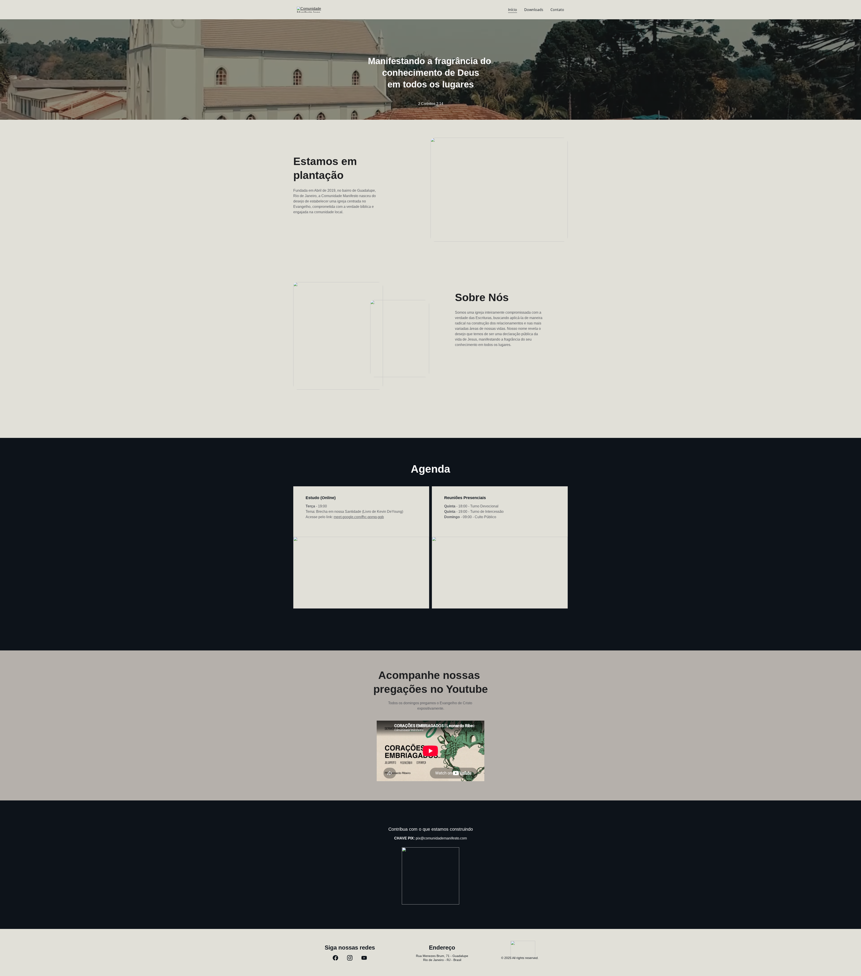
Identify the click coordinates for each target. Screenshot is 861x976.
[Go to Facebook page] (335, 958)
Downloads (533, 9)
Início (512, 9)
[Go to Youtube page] (364, 958)
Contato (557, 9)
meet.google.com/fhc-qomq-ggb (359, 517)
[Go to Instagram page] (349, 958)
